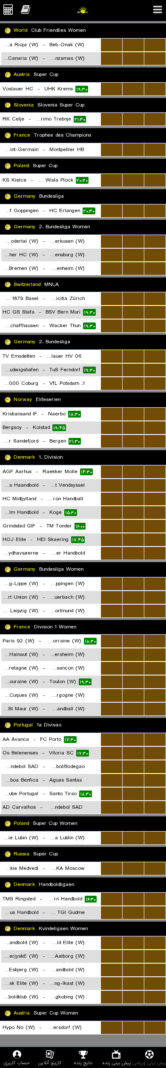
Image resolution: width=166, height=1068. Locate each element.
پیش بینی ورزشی (149, 1063)
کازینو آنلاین (49, 1063)
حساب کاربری (17, 1063)
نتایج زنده (83, 1063)
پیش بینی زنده (116, 1063)
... (112, 45)
